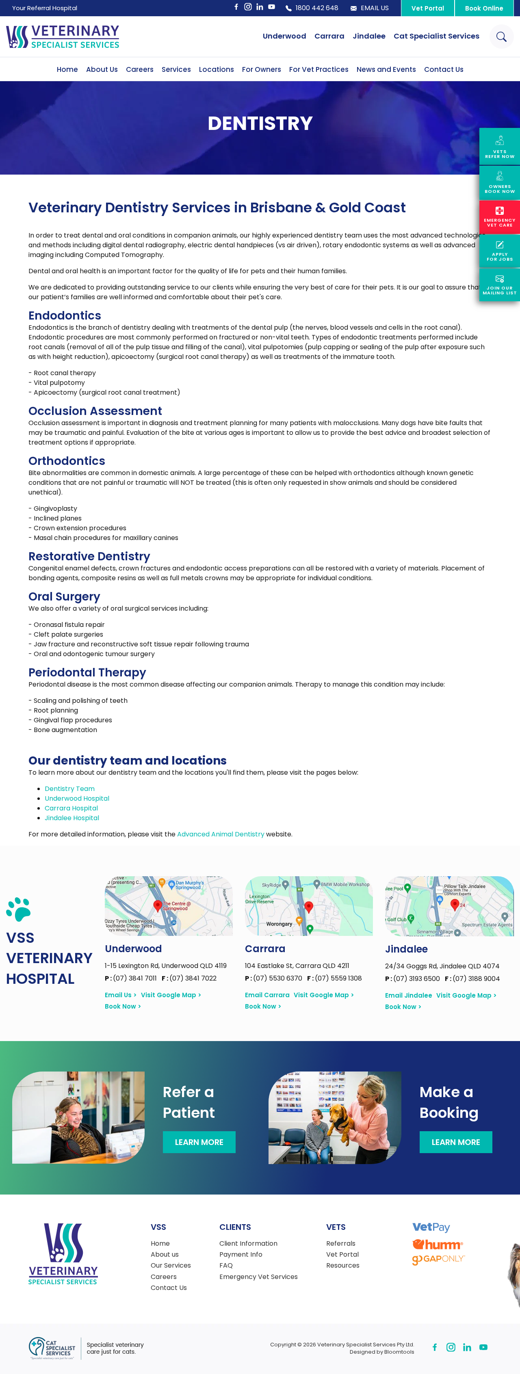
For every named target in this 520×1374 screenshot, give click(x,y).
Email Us (375, 8)
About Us (102, 69)
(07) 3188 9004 (472, 978)
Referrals (340, 1243)
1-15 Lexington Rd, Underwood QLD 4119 (166, 965)
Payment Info (240, 1254)
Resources (343, 1265)
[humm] (437, 1244)
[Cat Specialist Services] (86, 1348)
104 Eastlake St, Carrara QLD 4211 (297, 965)
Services (176, 69)
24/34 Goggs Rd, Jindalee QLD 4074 (442, 966)
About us (165, 1254)
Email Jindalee (408, 995)
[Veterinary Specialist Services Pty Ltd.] (62, 36)
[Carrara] (309, 906)
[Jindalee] (449, 906)
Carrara (329, 36)
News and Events (386, 69)
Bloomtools (399, 1352)
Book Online (484, 8)
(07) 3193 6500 (413, 978)
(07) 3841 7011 (131, 978)
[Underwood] (169, 906)
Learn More (199, 1142)
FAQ (226, 1265)
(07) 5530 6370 (274, 978)
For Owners (261, 69)
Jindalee (369, 36)
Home (67, 69)
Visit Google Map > (171, 995)
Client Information (248, 1243)
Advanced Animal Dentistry (220, 834)
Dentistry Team (70, 788)
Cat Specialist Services (436, 36)
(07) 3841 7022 (189, 978)
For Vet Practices (319, 69)
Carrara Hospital (71, 808)
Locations (216, 69)
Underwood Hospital (77, 798)
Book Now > (123, 1006)
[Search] (502, 36)
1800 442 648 (317, 8)
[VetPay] (431, 1228)
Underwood (284, 36)
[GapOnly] (438, 1260)
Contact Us (444, 69)
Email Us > (121, 995)
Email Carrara (267, 995)
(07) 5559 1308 (334, 978)
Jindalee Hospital (72, 818)
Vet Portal (428, 8)
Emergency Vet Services (258, 1276)
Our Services (171, 1265)
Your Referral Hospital (44, 8)
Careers (140, 69)
